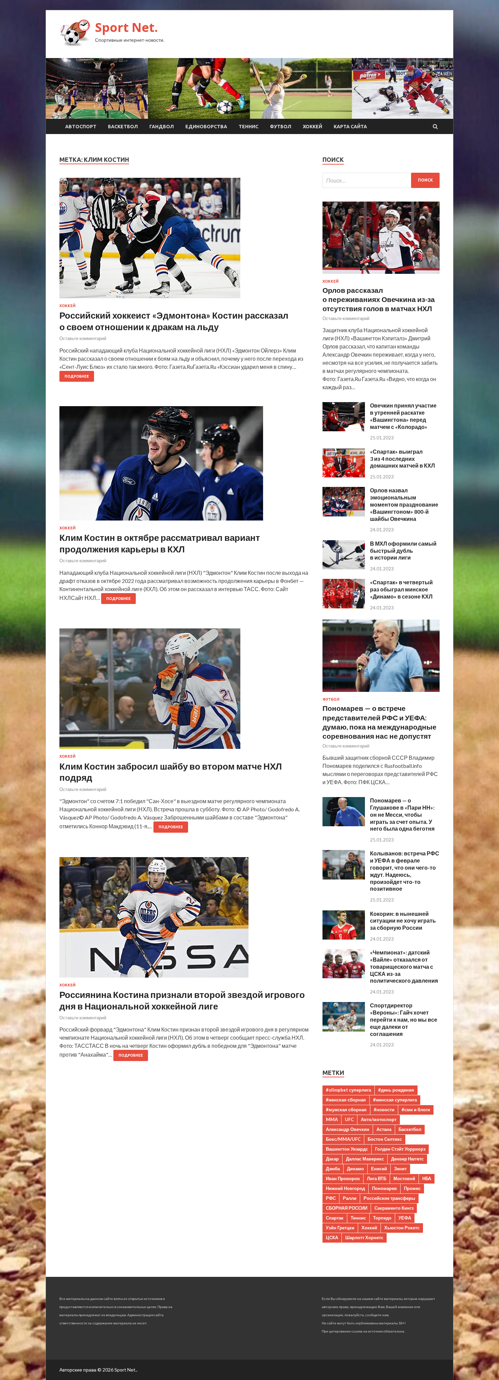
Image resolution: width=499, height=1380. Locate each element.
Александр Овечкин (347, 1129)
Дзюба (333, 1168)
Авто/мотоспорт (378, 1119)
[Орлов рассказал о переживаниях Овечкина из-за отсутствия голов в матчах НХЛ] (381, 275)
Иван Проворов (343, 1178)
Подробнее (76, 376)
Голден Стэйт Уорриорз (400, 1149)
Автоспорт (80, 126)
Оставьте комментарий (82, 338)
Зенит (400, 1168)
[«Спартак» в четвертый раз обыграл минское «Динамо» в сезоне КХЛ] (343, 606)
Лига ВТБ (376, 1178)
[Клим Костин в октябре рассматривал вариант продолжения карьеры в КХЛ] (184, 466)
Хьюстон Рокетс (402, 1227)
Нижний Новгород (345, 1188)
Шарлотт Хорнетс (364, 1237)
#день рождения (396, 1090)
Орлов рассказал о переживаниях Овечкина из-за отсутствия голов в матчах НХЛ (378, 299)
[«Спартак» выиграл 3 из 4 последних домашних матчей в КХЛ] (343, 475)
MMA (332, 1119)
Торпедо (382, 1218)
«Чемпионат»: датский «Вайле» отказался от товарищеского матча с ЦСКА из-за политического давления (404, 966)
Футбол (280, 126)
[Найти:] (381, 180)
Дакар (332, 1158)
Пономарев (384, 1188)
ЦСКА (332, 1237)
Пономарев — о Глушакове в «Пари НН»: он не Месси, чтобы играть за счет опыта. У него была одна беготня (402, 814)
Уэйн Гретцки (340, 1227)
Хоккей (312, 126)
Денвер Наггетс (407, 1158)
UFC (349, 1119)
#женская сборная (346, 1099)
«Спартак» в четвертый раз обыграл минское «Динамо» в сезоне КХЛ (401, 589)
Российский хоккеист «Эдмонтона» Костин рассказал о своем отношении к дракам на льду (174, 321)
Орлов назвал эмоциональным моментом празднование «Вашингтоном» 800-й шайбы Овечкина (404, 504)
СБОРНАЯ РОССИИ (346, 1208)
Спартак (335, 1218)
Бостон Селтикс (385, 1139)
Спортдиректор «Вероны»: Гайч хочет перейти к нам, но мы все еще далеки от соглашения (403, 1019)
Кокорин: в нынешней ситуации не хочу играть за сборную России (403, 920)
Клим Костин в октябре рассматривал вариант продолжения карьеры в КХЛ (159, 543)
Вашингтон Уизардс (347, 1149)
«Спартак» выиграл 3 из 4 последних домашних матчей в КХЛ (402, 458)
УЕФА (405, 1218)
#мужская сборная (346, 1109)
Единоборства (206, 126)
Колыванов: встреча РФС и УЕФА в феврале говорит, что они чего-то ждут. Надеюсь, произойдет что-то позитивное (404, 871)
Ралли (349, 1198)
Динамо (355, 1168)
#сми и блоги (416, 1109)
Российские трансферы (389, 1198)
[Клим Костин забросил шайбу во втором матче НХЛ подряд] (184, 691)
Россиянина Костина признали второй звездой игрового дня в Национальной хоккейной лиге (182, 1000)
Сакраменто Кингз (393, 1208)
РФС (331, 1198)
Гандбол (161, 126)
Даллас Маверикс (365, 1158)
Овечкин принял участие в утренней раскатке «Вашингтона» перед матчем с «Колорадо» (403, 416)
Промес (412, 1188)
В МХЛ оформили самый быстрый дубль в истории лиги (403, 550)
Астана (383, 1129)
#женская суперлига (395, 1099)
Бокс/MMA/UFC (343, 1139)
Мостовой (404, 1178)
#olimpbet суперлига (348, 1090)
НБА (426, 1178)
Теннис (248, 126)
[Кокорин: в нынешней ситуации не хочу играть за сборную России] (343, 937)
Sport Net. (126, 27)
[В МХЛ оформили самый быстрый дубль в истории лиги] (343, 567)
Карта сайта (350, 126)
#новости (384, 1109)
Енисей (379, 1168)
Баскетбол (123, 126)
